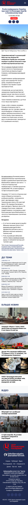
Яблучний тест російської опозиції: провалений (10, 412)
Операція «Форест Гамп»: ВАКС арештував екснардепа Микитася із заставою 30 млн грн (13, 328)
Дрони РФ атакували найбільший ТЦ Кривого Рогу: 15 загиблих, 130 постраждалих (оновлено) (13, 353)
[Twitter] (13, 21)
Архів (19, 466)
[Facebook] (9, 21)
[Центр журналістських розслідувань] (8, 3)
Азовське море (6, 246)
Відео (4, 390)
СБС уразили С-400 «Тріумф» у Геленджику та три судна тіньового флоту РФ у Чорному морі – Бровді (14, 272)
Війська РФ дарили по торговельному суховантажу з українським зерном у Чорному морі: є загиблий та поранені (12, 288)
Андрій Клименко (16, 246)
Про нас (14, 466)
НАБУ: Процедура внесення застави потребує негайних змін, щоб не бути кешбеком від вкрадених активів (13, 379)
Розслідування (7, 464)
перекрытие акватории (8, 250)
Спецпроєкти (21, 464)
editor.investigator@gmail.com (14, 488)
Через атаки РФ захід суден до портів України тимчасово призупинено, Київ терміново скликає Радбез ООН (12, 296)
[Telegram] (17, 21)
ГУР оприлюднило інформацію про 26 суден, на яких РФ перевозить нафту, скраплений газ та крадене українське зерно (14, 264)
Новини (14, 18)
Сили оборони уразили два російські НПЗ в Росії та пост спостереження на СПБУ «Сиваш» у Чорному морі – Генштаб (13, 280)
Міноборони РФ (19, 248)
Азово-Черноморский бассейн (14, 245)
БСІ (14, 464)
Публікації (14, 461)
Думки (9, 466)
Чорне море (20, 250)
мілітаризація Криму (7, 248)
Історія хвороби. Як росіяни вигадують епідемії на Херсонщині (11, 436)
